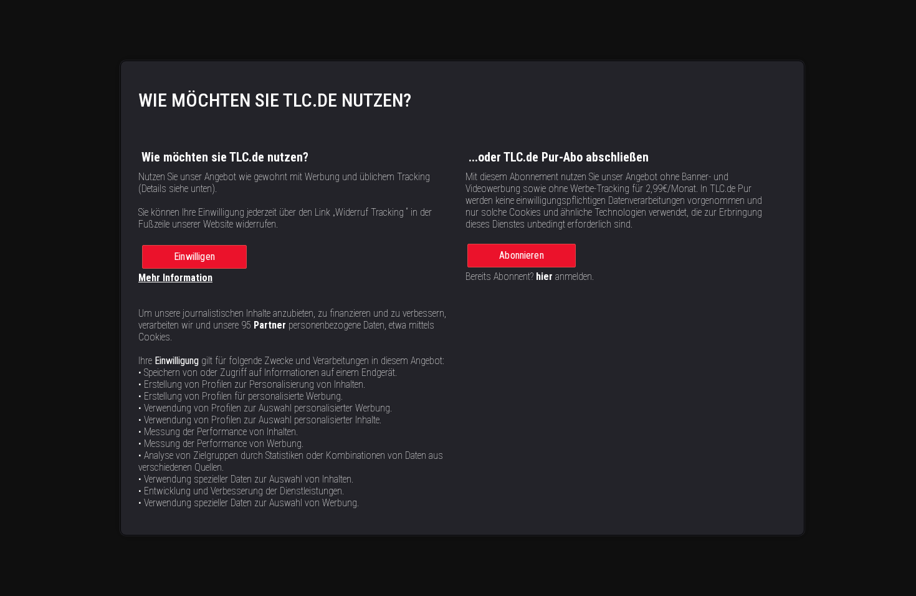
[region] (462, 298)
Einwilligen (194, 256)
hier (544, 276)
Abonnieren (521, 255)
